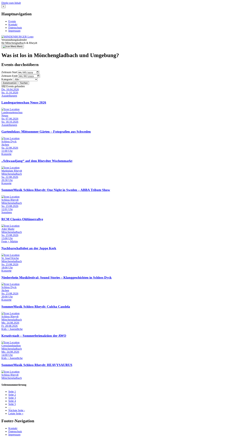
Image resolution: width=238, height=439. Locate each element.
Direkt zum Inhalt (11, 2)
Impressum (14, 30)
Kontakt (12, 24)
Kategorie (6, 79)
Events (12, 21)
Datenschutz (15, 27)
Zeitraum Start (9, 72)
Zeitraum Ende (9, 75)
